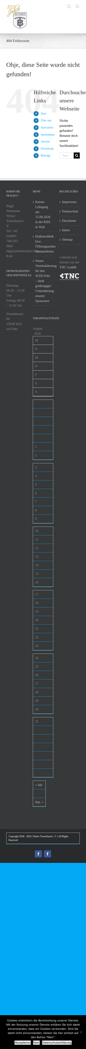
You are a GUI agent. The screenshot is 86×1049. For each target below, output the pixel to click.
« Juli (38, 785)
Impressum (69, 202)
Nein (36, 1042)
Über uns (46, 120)
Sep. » (39, 802)
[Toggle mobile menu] (77, 6)
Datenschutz (70, 211)
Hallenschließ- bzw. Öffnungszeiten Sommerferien (43, 244)
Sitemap (67, 239)
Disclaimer (69, 220)
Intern (66, 230)
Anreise (45, 141)
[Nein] (81, 1032)
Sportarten (47, 127)
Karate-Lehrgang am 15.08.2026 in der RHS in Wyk (42, 214)
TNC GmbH (67, 267)
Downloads (47, 148)
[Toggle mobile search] (69, 6)
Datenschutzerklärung (56, 1042)
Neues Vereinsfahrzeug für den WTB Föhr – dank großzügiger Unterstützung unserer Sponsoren (43, 281)
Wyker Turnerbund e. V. (45, 836)
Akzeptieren (22, 1042)
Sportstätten (48, 134)
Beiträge (46, 155)
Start (43, 113)
